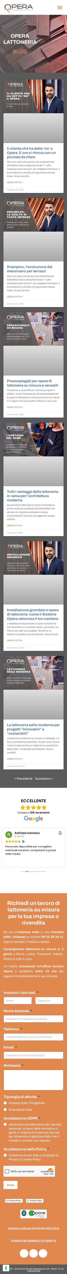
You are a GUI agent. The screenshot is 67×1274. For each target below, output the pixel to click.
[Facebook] (24, 1253)
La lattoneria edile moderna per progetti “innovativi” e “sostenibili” (33, 729)
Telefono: (13, 1029)
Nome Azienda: (18, 1011)
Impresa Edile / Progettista (26, 1103)
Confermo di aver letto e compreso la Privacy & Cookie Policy (33, 1157)
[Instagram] (43, 1253)
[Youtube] (33, 1253)
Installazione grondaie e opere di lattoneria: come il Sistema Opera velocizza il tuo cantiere (33, 614)
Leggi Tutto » (15, 182)
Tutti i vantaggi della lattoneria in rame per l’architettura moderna (32, 496)
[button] (60, 7)
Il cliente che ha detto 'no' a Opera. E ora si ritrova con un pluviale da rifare (31, 153)
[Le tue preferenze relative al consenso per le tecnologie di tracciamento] (6, 1268)
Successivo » (44, 778)
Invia (10, 1185)
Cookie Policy (36, 1200)
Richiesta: (13, 1065)
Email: (10, 1047)
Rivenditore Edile (20, 1109)
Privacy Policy (15, 1200)
